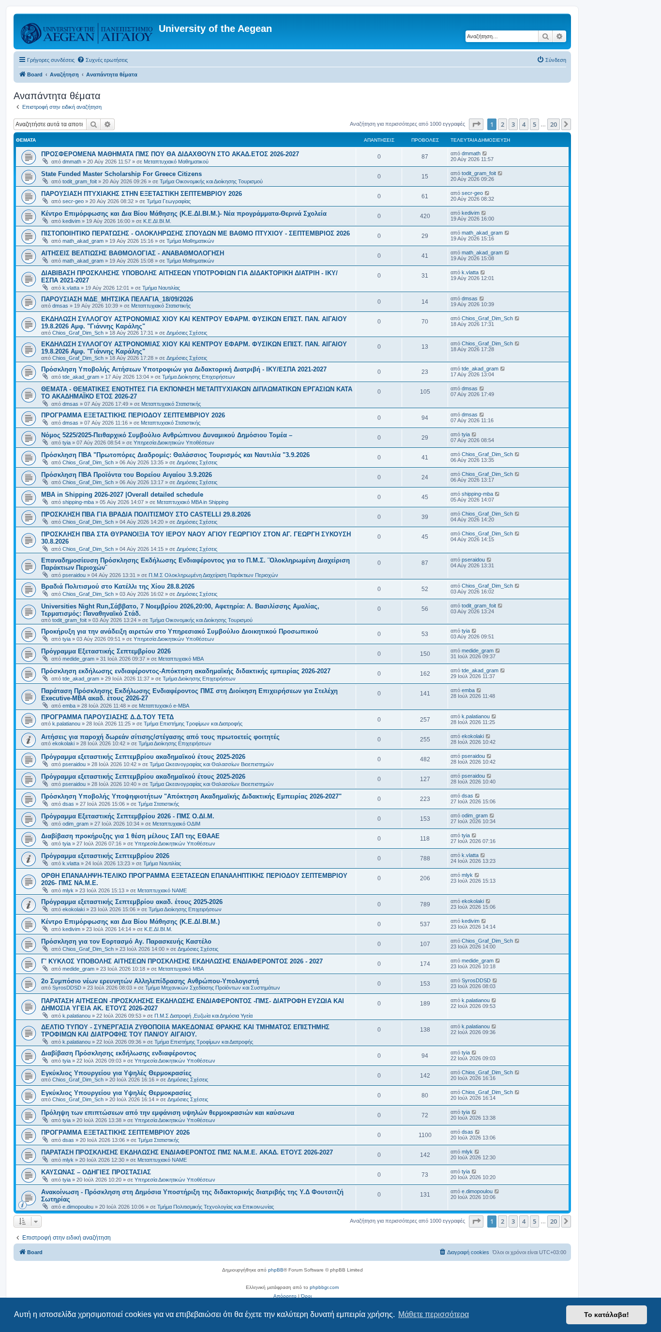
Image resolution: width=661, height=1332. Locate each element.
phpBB (276, 1270)
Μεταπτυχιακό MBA (181, 659)
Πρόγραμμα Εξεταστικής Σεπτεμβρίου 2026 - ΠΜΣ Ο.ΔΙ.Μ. (127, 816)
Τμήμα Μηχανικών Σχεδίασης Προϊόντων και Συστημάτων (212, 988)
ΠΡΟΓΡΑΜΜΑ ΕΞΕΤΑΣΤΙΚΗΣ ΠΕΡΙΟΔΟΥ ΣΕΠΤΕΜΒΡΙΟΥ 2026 (133, 415)
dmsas (60, 306)
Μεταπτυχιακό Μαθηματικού (176, 161)
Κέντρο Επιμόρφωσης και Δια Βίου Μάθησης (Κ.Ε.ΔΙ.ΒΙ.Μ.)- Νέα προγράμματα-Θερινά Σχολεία (184, 213)
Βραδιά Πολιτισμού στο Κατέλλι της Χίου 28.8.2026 (118, 586)
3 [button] (513, 124)
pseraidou (74, 575)
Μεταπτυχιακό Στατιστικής (161, 306)
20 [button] (553, 124)
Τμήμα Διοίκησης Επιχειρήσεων (198, 377)
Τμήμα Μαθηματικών (190, 241)
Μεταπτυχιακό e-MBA (164, 706)
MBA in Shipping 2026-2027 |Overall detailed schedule (122, 494)
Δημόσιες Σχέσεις (186, 333)
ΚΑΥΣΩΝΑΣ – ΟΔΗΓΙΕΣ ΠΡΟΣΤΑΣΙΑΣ (96, 1172)
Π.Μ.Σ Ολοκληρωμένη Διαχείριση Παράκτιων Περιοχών (213, 575)
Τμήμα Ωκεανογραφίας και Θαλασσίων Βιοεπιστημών (212, 764)
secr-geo (73, 201)
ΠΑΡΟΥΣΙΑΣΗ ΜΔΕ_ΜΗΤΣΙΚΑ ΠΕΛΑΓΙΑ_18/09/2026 (117, 299)
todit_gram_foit (79, 181)
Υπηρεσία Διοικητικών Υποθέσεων (174, 442)
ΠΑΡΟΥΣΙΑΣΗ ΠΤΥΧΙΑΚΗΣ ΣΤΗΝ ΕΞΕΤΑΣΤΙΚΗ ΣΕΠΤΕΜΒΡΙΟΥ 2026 (141, 193)
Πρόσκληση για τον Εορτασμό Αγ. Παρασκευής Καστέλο (126, 941)
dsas (68, 804)
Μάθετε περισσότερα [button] (433, 1314)
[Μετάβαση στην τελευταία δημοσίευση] (485, 153)
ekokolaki (63, 743)
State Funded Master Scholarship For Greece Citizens (121, 174)
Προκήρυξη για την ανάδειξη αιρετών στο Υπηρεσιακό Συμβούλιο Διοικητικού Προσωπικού (179, 631)
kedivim (71, 221)
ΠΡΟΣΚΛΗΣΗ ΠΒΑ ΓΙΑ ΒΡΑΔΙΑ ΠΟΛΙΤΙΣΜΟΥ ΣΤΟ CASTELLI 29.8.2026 (146, 514)
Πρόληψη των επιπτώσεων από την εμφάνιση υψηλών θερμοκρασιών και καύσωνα (167, 1112)
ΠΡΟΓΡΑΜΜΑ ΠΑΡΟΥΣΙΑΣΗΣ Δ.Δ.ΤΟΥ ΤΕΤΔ (107, 717)
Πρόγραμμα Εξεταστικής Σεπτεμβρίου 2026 (106, 651)
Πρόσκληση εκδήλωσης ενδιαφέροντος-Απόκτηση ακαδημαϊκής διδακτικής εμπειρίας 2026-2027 (185, 671)
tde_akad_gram (80, 377)
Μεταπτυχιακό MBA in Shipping (192, 502)
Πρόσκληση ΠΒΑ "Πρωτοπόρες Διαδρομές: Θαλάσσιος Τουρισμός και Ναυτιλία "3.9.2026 (175, 455)
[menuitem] (102, 60)
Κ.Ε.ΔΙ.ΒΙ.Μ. (157, 221)
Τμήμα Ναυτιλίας (161, 288)
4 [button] (524, 124)
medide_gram (78, 659)
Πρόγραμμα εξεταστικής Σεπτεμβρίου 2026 (105, 855)
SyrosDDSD (66, 988)
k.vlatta (70, 288)
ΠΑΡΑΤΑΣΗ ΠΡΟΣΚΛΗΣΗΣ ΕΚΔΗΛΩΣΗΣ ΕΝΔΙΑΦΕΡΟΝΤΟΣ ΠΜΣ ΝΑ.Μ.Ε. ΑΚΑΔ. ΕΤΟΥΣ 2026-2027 (187, 1152)
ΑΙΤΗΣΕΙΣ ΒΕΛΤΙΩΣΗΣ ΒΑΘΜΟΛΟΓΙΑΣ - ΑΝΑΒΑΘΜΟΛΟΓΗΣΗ (132, 253)
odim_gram (75, 824)
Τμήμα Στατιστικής (158, 804)
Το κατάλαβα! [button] (606, 1314)
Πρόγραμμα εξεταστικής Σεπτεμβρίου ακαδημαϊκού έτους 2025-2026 (143, 756)
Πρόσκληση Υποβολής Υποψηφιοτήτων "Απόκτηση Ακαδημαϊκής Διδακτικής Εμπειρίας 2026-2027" (191, 796)
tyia (66, 442)
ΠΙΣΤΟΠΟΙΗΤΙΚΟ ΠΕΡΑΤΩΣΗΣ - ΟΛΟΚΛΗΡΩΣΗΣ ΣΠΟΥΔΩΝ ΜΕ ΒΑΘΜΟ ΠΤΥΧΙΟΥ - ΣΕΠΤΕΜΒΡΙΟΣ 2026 (195, 233)
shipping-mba (78, 502)
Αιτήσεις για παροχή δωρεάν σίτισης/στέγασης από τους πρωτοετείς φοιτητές (160, 736)
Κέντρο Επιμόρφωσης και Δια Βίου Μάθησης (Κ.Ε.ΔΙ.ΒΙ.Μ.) (130, 921)
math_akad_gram (83, 241)
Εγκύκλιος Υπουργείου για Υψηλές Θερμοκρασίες (116, 1073)
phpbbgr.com (324, 1287)
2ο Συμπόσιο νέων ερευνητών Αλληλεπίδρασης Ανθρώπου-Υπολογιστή (150, 981)
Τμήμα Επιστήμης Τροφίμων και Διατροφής (193, 723)
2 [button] (502, 124)
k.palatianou (66, 723)
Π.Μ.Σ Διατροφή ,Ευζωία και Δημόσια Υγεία (203, 1016)
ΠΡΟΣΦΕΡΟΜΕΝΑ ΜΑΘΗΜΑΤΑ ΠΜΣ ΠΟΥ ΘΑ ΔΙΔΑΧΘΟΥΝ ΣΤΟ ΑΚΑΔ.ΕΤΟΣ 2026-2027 (170, 154)
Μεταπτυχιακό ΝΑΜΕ (162, 890)
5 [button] (534, 124)
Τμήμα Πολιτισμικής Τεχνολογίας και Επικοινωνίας (215, 1207)
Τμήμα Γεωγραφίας (169, 201)
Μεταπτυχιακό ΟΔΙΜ (176, 824)
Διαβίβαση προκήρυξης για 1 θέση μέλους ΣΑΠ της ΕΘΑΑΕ (130, 836)
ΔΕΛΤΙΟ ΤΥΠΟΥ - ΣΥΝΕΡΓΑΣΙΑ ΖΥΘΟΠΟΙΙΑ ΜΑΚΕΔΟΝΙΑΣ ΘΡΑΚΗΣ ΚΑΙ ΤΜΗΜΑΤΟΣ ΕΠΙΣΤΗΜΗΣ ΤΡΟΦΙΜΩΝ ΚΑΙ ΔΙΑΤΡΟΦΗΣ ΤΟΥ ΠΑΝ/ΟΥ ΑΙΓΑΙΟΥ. (185, 1030)
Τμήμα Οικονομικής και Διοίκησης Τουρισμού (211, 181)
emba (68, 706)
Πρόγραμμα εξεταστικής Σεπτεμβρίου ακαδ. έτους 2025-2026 (132, 901)
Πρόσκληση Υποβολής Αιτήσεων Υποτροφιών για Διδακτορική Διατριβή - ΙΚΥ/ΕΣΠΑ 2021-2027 (184, 369)
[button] (476, 124)
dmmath (71, 161)
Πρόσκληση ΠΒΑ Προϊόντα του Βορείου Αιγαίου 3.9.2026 (126, 474)
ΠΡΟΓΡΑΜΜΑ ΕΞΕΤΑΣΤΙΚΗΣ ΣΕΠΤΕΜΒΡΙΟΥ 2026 (115, 1132)
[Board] (87, 31)
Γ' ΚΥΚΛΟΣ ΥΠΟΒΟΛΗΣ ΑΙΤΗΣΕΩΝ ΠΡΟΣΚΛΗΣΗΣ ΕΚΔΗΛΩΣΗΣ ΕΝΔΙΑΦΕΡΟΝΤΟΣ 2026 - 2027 (182, 961)
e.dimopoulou (77, 1207)
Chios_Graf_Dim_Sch (78, 333)
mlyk (68, 890)
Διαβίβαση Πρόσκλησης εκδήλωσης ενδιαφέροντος (118, 1053)
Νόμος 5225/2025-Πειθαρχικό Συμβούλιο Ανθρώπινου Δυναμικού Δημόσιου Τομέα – (166, 435)
